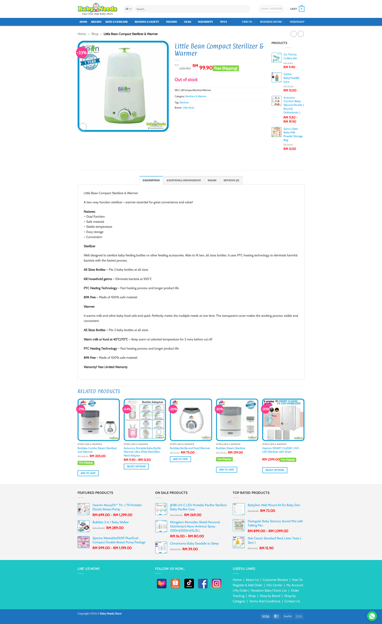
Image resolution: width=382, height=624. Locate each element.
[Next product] (293, 34)
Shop (94, 34)
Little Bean (188, 107)
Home (83, 21)
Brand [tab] (212, 180)
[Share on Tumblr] (201, 115)
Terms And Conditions (264, 601)
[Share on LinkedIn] (196, 115)
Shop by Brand (270, 596)
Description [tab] (151, 180)
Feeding (171, 21)
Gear (187, 21)
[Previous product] (301, 34)
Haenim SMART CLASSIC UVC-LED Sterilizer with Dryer (281, 450)
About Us (252, 580)
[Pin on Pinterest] (191, 115)
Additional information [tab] (184, 180)
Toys (223, 21)
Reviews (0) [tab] (231, 180)
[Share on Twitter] (181, 115)
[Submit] (246, 9)
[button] (297, 9)
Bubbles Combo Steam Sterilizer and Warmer (97, 450)
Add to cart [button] (88, 473)
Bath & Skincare (116, 21)
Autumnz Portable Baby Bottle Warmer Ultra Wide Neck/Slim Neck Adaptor (142, 451)
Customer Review (275, 580)
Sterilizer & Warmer (195, 96)
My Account (294, 585)
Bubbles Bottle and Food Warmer (190, 448)
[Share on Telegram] (206, 115)
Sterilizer (184, 102)
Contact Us (292, 601)
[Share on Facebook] (177, 115)
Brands (96, 21)
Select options (136, 466)
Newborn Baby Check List (269, 590)
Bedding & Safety (147, 21)
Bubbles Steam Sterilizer (231, 448)
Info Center (274, 585)
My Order (241, 590)
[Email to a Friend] (186, 115)
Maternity (205, 21)
